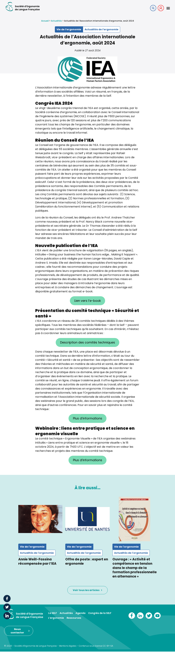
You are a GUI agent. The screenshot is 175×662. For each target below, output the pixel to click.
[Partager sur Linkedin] (7, 615)
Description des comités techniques (87, 342)
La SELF (52, 613)
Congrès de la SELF (99, 613)
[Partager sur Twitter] (7, 607)
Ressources (74, 618)
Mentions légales (67, 645)
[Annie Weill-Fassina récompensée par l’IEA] (40, 519)
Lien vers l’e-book (87, 300)
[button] (168, 8)
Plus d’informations (87, 418)
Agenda (80, 613)
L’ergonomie (56, 618)
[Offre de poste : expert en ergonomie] (87, 519)
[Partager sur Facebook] (7, 598)
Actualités (56, 20)
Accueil (45, 20)
